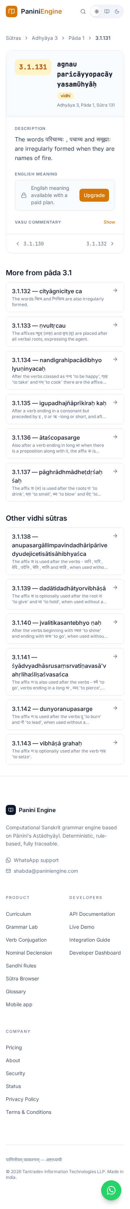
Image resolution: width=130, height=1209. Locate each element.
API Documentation (91, 928)
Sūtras (13, 38)
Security (15, 1087)
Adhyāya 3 (45, 38)
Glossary (16, 1005)
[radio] (97, 11)
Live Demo (80, 941)
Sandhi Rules (21, 979)
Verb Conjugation (26, 954)
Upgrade (94, 195)
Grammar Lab (22, 941)
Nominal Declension (29, 967)
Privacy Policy (22, 1113)
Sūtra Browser (22, 992)
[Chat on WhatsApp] (109, 1190)
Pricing (14, 1062)
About (13, 1075)
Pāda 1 (76, 38)
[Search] (83, 11)
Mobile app (19, 1018)
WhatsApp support (36, 874)
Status (13, 1100)
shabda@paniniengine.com (46, 885)
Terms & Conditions (28, 1126)
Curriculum (18, 928)
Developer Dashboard (94, 967)
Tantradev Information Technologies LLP (63, 1186)
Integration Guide (88, 954)
